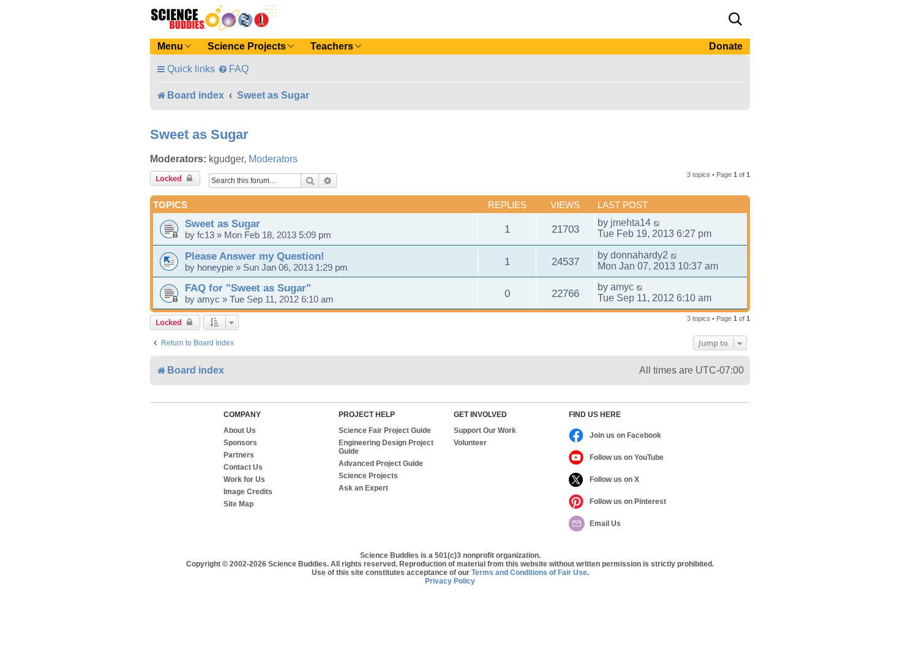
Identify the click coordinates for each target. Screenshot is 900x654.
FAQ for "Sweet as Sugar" (248, 288)
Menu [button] (170, 46)
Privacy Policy (450, 581)
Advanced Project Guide (381, 463)
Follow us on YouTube (627, 457)
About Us (239, 430)
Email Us (605, 523)
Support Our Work (485, 430)
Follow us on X (614, 479)
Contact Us (243, 467)
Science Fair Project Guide (385, 430)
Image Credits (247, 491)
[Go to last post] (657, 222)
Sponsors (240, 442)
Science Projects (368, 476)
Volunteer (470, 442)
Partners (238, 455)
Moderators (273, 159)
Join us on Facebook (625, 435)
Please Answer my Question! (254, 256)
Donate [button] (726, 46)
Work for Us (244, 479)
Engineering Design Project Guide (386, 447)
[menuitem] (233, 69)
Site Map (238, 504)
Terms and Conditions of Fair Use (529, 572)
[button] (735, 19)
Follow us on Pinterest (628, 501)
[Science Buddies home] (213, 17)
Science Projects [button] (247, 46)
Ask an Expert (363, 488)
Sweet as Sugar (199, 134)
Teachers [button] (331, 46)
